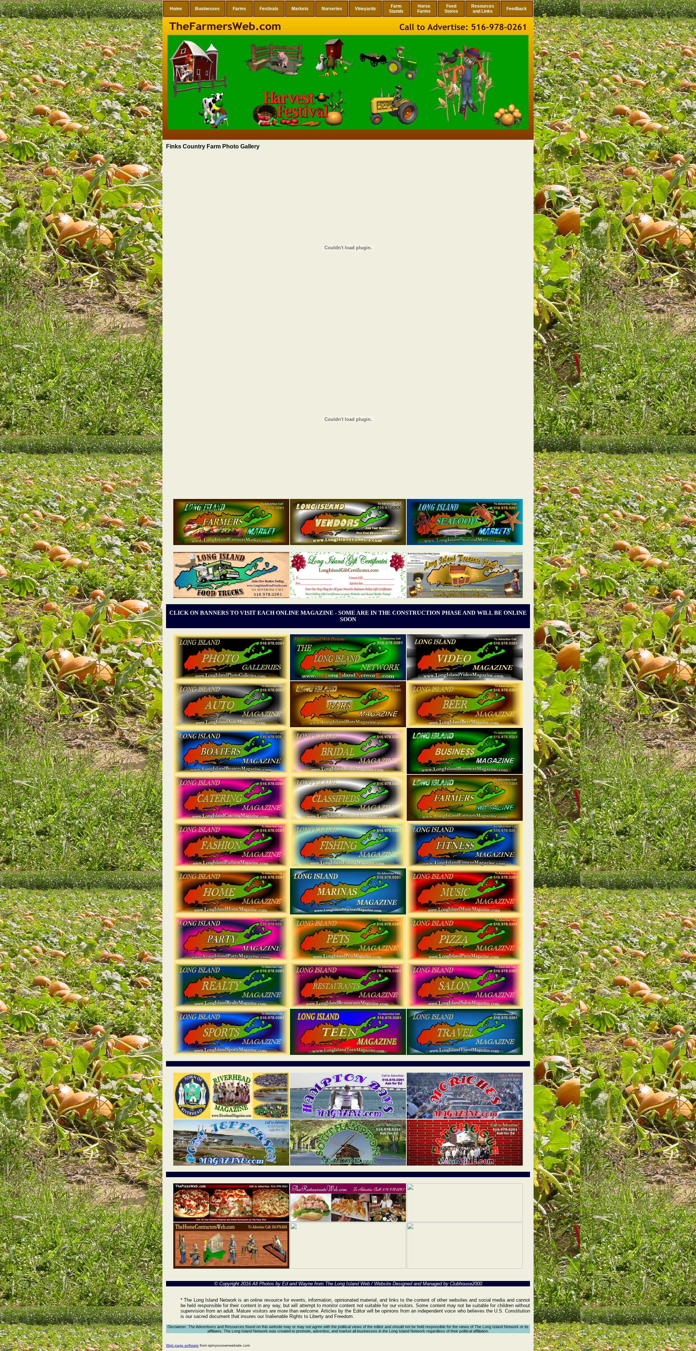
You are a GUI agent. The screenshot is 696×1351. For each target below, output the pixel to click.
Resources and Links (482, 9)
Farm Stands (396, 9)
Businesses (207, 8)
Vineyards (365, 8)
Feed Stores (451, 9)
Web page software (182, 1345)
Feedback (516, 8)
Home (176, 8)
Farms (239, 8)
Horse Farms (424, 9)
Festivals (269, 8)
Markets (299, 8)
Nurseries (332, 8)
